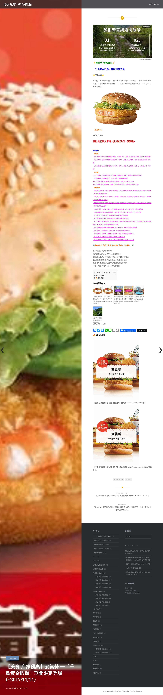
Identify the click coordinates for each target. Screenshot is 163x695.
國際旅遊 (96, 613)
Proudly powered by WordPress (112, 691)
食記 (94, 656)
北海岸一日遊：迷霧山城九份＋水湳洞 (137, 564)
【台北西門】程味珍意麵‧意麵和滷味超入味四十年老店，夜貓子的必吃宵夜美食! (115, 227)
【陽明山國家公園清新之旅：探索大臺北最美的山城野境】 (137, 573)
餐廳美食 (96, 664)
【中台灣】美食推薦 (101, 595)
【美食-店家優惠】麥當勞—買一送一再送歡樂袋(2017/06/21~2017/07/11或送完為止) (97, 300)
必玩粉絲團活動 (98, 633)
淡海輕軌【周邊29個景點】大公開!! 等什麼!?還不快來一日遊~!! (139, 299)
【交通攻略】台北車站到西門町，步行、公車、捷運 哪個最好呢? (110, 178)
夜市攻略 (96, 617)
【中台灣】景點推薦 (101, 577)
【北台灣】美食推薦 (101, 598)
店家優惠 (96, 625)
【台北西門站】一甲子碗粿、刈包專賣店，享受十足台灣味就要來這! (111, 230)
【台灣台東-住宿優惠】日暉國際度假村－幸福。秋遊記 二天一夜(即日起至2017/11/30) (118, 300)
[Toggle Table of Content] (113, 272)
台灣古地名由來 (98, 569)
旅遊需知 (96, 637)
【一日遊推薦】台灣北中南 (102, 536)
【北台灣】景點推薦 (101, 580)
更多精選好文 (99, 275)
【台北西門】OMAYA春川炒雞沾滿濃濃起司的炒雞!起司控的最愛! (111, 218)
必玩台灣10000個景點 (18, 4)
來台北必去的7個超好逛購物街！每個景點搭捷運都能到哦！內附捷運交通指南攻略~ (116, 184)
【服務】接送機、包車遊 (101, 548)
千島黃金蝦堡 (118, 479)
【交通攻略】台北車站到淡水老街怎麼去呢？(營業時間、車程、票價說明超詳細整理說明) (117, 175)
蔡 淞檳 (14, 688)
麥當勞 (128, 479)
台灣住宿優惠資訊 (99, 565)
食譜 (94, 660)
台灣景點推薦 (97, 573)
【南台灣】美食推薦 (101, 602)
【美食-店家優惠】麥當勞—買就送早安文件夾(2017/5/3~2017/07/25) (108, 299)
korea (95, 561)
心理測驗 (96, 629)
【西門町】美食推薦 (101, 652)
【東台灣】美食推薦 (101, 605)
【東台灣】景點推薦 (101, 587)
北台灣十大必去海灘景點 (133, 568)
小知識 (95, 621)
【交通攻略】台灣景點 (100, 540)
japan (94, 557)
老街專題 (96, 641)
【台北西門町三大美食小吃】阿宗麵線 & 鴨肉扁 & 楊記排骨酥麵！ (111, 215)
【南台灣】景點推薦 (101, 584)
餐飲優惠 (96, 669)
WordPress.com (137, 691)
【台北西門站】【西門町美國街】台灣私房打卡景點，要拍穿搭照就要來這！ (114, 233)
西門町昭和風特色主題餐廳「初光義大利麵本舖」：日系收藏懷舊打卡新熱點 (137, 559)
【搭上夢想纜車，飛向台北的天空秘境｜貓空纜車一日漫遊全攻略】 (97, 319)
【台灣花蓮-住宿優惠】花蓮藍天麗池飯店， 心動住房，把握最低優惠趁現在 (128, 300)
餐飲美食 (96, 673)
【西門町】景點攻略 (101, 649)
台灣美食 (97, 609)
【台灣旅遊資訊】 (12, 658)
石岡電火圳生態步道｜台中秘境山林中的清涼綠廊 (137, 552)
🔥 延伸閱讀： (100, 278)
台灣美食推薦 (97, 591)
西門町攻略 (96, 645)
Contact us (154, 4)
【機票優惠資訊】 (99, 552)
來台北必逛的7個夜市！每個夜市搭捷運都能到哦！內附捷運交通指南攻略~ (113, 181)
